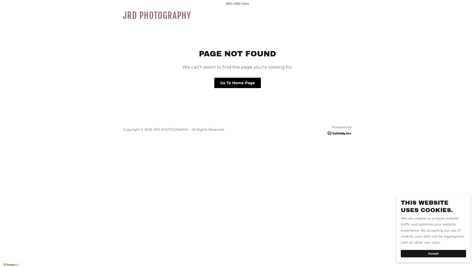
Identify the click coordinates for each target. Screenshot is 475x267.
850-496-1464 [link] (237, 4)
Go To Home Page (237, 83)
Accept (433, 254)
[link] (163, 18)
